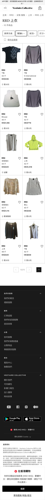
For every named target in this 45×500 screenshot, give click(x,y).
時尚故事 (8, 396)
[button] (40, 8)
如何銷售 (8, 337)
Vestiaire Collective (15, 375)
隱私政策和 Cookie (21, 437)
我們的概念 (9, 298)
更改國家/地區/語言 (23, 495)
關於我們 (8, 379)
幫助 (6, 358)
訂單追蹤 (8, 315)
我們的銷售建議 (11, 341)
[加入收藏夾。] (19, 70)
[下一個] (28, 269)
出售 (6, 332)
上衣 (30, 15)
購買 (6, 311)
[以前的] (16, 269)
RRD (11, 15)
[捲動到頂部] (38, 269)
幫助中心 (8, 362)
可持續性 (8, 384)
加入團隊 (8, 392)
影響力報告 (9, 388)
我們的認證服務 (11, 319)
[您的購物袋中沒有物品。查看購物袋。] (40, 8)
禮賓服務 (8, 302)
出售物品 (8, 345)
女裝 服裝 (20, 15)
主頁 (4, 15)
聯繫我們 (8, 366)
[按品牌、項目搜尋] (5, 8)
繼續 (22, 488)
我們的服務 (8, 294)
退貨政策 (8, 323)
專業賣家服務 (10, 349)
